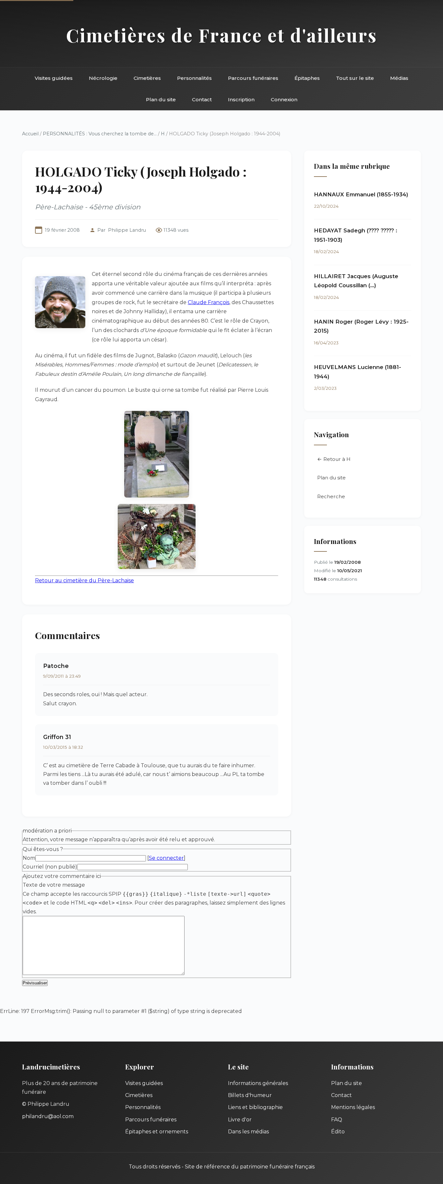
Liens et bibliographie (255, 1107)
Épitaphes (307, 78)
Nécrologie (103, 78)
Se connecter (166, 858)
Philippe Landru (127, 230)
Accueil (30, 134)
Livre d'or (240, 1119)
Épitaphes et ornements (156, 1131)
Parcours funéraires (253, 78)
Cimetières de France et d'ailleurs (221, 35)
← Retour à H (334, 459)
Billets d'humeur (250, 1095)
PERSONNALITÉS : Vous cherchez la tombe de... (100, 134)
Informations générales (258, 1083)
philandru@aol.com (48, 1116)
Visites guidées (54, 78)
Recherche (331, 496)
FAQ (336, 1119)
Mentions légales (353, 1107)
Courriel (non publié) (50, 867)
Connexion (284, 99)
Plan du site (161, 99)
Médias (399, 78)
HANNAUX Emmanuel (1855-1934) (361, 194)
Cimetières (147, 78)
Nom (29, 858)
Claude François (208, 302)
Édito (338, 1131)
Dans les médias (248, 1131)
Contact (202, 99)
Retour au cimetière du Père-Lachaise (84, 580)
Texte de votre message (54, 885)
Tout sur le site (355, 78)
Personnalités (194, 78)
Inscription (241, 99)
